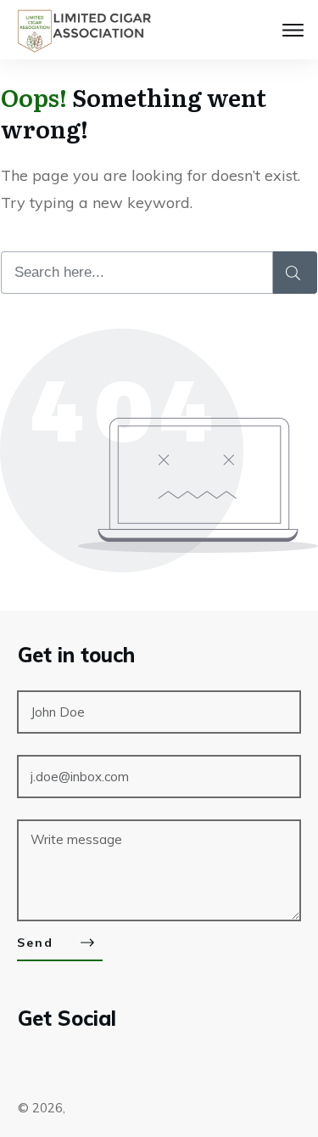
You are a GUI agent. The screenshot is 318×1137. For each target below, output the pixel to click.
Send (35, 942)
